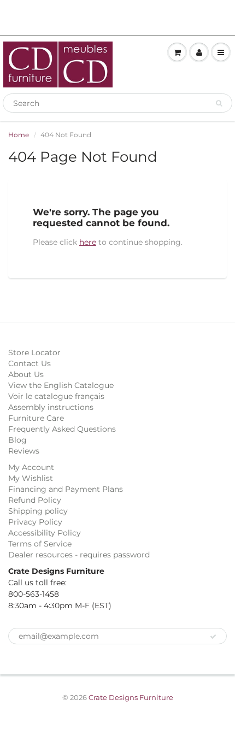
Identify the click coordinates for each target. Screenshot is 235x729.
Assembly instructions (50, 407)
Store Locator (34, 352)
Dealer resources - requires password (79, 555)
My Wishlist (30, 478)
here (87, 242)
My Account (31, 467)
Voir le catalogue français (56, 396)
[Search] (218, 103)
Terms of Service (40, 544)
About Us (26, 374)
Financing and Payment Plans (65, 489)
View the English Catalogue (61, 385)
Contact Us (29, 363)
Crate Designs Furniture (131, 697)
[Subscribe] (213, 636)
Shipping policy (38, 511)
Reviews (23, 451)
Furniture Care (36, 418)
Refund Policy (34, 500)
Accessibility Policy (44, 533)
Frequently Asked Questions (62, 429)
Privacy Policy (35, 522)
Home (18, 135)
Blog (17, 440)
